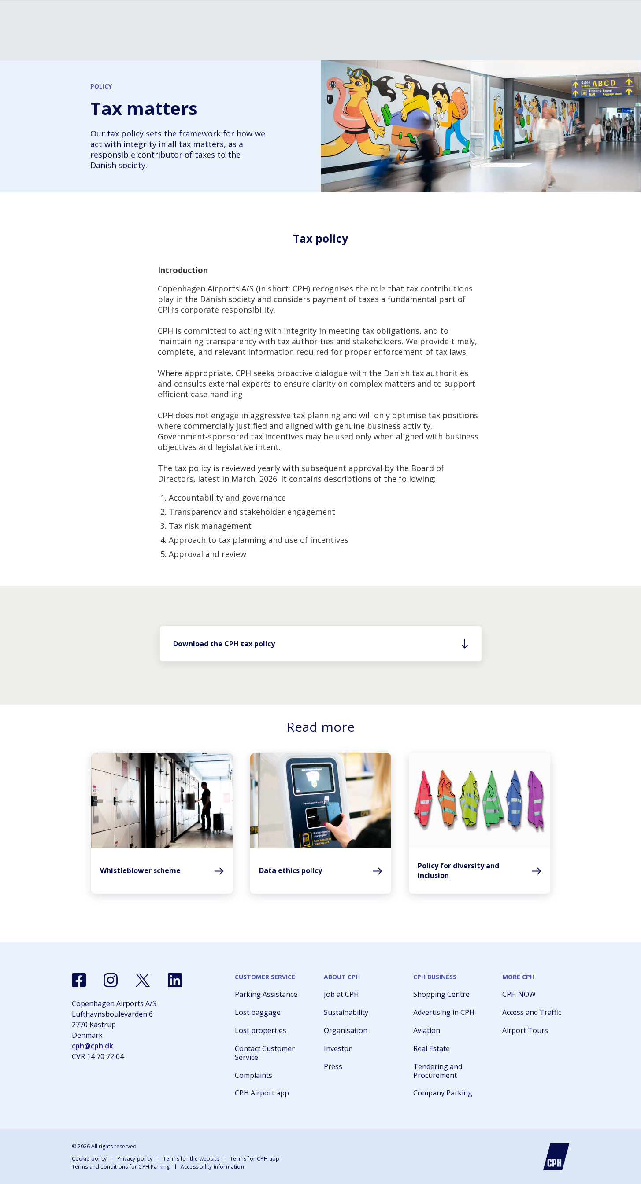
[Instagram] (111, 980)
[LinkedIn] (175, 980)
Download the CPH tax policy (224, 644)
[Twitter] (143, 980)
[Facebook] (79, 980)
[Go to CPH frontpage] (556, 1156)
